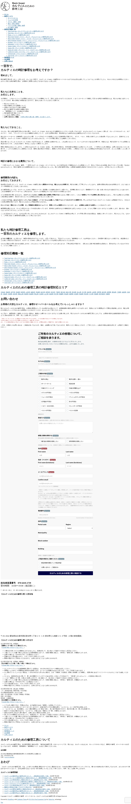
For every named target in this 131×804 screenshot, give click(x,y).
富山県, (79, 292)
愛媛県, (61, 294)
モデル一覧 (7, 729)
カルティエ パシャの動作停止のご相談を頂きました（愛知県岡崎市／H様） (28, 778)
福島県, (33, 292)
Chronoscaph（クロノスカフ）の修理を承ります (23, 53)
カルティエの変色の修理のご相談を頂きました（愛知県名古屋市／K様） (27, 789)
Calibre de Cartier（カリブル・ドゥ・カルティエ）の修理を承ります (29, 52)
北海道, (3, 292)
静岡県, (109, 292)
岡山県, (36, 294)
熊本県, (86, 294)
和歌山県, (21, 294)
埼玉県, (53, 292)
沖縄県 (108, 294)
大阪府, (5, 294)
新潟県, (74, 292)
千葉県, (58, 292)
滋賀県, (124, 292)
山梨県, (94, 292)
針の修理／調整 (13, 27)
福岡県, (71, 294)
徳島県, (51, 294)
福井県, (89, 292)
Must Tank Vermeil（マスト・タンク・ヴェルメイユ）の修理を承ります (30, 37)
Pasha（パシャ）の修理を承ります (19, 35)
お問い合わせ (8, 734)
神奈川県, (69, 292)
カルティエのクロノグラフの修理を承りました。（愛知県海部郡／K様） (27, 783)
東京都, (63, 292)
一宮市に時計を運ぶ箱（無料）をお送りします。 (35, 117)
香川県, (56, 294)
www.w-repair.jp (9, 757)
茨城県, (38, 292)
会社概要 (7, 733)
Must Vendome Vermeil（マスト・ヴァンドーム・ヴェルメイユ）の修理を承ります (34, 40)
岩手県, (13, 292)
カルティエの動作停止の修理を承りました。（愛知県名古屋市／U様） (27, 776)
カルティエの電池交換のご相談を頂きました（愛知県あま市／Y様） (26, 780)
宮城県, (18, 292)
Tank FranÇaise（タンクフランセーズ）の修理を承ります (26, 31)
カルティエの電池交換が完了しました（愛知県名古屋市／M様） (24, 785)
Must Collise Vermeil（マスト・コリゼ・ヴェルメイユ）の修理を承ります (31, 38)
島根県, (31, 294)
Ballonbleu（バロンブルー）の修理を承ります (22, 44)
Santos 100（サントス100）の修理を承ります (22, 48)
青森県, (8, 292)
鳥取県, (26, 294)
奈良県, (15, 294)
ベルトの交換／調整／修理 (16, 25)
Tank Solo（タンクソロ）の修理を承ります (21, 33)
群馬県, (48, 292)
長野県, (99, 292)
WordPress (11, 799)
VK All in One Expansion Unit (37, 799)
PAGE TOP (126, 778)
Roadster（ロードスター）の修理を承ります (22, 42)
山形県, (28, 292)
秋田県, (23, 292)
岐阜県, (104, 292)
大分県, (91, 294)
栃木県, (43, 292)
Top (2, 802)
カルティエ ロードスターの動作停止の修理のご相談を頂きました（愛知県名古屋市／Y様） (33, 781)
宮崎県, (96, 294)
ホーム (6, 725)
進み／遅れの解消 (13, 23)
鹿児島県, (102, 294)
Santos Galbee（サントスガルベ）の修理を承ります (24, 46)
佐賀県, (76, 294)
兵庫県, (10, 294)
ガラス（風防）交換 (14, 22)
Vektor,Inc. (51, 799)
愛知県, (114, 292)
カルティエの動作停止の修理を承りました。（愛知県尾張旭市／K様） (27, 791)
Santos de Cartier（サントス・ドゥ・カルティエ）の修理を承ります (29, 50)
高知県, (66, 294)
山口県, (46, 294)
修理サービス (8, 727)
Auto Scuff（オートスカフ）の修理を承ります (22, 55)
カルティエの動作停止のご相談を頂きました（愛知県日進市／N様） (26, 793)
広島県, (41, 294)
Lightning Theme (22, 799)
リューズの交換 (13, 20)
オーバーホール (13, 18)
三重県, (119, 292)
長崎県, (81, 294)
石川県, (84, 292)
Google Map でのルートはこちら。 (13, 647)
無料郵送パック (9, 731)
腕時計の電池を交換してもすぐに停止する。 (18, 787)
